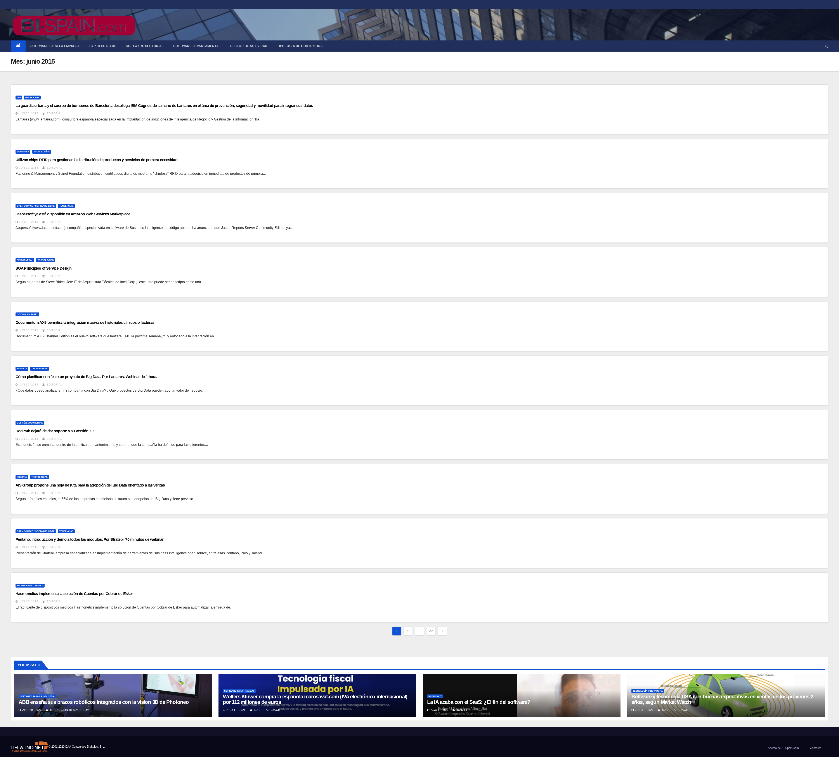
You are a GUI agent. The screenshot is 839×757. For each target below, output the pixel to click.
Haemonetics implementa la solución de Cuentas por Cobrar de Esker (74, 593)
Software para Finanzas (239, 691)
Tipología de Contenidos (300, 46)
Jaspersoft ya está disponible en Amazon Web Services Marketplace (73, 214)
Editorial (54, 113)
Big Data (22, 368)
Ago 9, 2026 (440, 710)
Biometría (23, 151)
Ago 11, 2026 (236, 710)
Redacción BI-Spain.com (69, 710)
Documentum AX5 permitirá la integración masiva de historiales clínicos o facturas (85, 322)
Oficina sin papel (27, 314)
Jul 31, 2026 (644, 710)
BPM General (25, 260)
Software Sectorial (145, 46)
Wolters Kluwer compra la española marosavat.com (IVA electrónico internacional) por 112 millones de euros (315, 699)
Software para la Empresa (55, 46)
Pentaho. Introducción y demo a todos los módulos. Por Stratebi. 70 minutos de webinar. (90, 539)
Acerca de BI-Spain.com (783, 748)
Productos (32, 97)
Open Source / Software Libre (36, 206)
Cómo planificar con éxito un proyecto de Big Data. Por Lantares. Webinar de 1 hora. (86, 377)
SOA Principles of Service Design (43, 268)
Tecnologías (42, 151)
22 (431, 631)
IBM (19, 97)
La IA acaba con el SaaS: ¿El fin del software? (478, 702)
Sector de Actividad (248, 46)
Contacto (815, 748)
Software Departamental (197, 46)
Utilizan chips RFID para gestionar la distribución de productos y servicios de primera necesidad (96, 160)
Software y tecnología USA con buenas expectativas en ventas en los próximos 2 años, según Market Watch (722, 699)
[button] (826, 46)
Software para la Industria (37, 696)
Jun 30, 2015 (28, 113)
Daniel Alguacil (267, 710)
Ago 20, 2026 (32, 710)
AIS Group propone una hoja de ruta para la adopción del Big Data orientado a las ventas (90, 485)
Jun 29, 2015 (28, 493)
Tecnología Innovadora (648, 691)
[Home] (18, 46)
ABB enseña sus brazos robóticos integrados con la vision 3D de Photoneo (104, 702)
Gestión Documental (30, 423)
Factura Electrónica (30, 585)
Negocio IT (435, 696)
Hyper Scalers (102, 46)
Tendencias (66, 206)
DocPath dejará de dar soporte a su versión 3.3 (55, 431)
